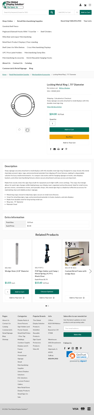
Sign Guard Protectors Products (37, 342)
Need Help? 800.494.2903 (71, 21)
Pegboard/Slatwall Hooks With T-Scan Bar (19, 31)
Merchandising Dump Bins (35, 52)
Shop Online (7, 21)
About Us (6, 63)
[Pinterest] (66, 149)
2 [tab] (48, 305)
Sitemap (5, 339)
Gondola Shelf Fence (10, 26)
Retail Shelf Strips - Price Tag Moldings (24, 336)
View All (36, 349)
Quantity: (53, 119)
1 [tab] (46, 305)
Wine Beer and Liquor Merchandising (16, 37)
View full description (54, 107)
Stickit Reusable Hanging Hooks (39, 58)
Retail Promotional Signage (22, 355)
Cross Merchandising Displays (39, 47)
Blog (31, 68)
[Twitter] (62, 149)
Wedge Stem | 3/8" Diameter (17, 271)
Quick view (17, 253)
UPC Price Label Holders (12, 52)
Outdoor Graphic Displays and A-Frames (24, 346)
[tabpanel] (16, 271)
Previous (3, 271)
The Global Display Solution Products (38, 323)
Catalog (28, 63)
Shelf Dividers (46, 31)
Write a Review (64, 88)
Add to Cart (85, 12)
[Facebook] (51, 149)
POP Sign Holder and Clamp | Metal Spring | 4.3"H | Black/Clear (46, 273)
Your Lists (88, 21)
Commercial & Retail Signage (14, 68)
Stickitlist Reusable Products (36, 333)
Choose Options (47, 292)
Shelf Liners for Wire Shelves (13, 47)
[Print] (58, 149)
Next (90, 271)
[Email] (54, 149)
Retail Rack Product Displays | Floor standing (20, 42)
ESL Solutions (22, 378)
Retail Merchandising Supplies (30, 21)
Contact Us (17, 63)
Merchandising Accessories (13, 58)
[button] (77, 356)
